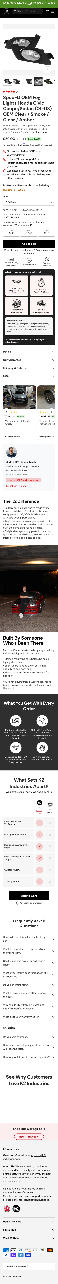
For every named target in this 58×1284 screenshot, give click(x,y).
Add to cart (29, 243)
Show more (41, 132)
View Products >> (29, 1136)
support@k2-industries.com (24, 480)
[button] (47, 11)
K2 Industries (16, 1276)
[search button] (14, 11)
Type (5, 196)
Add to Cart (29, 896)
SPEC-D (7, 210)
